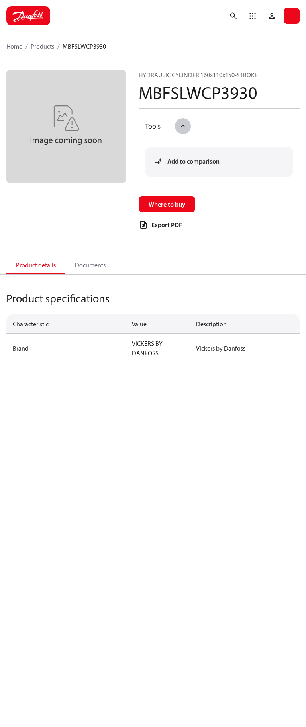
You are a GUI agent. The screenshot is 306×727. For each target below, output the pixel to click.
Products (42, 46)
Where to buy (167, 204)
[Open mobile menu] (292, 16)
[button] (252, 16)
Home (14, 46)
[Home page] (28, 15)
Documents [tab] (90, 265)
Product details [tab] (36, 265)
